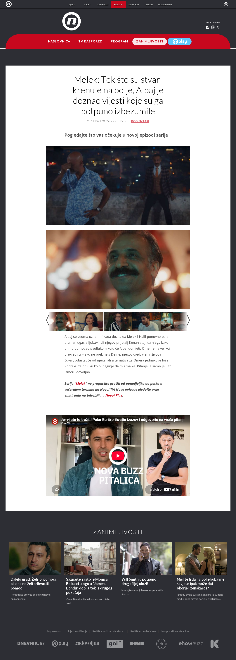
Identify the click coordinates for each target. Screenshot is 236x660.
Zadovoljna (87, 644)
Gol (115, 644)
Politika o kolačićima (143, 631)
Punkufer (161, 644)
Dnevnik (31, 644)
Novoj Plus (113, 395)
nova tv (118, 4)
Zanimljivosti (149, 41)
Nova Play (180, 41)
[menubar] (226, 4)
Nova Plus (60, 644)
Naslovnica (59, 41)
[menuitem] (226, 4)
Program (119, 41)
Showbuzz (191, 644)
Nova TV (10, 4)
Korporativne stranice (175, 631)
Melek (80, 383)
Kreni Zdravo (214, 644)
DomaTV (137, 644)
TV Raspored (90, 41)
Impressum (54, 631)
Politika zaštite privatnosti (108, 631)
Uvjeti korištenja (77, 631)
